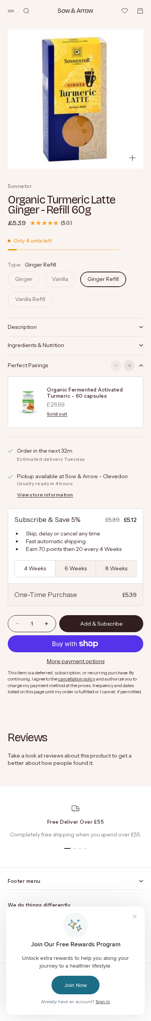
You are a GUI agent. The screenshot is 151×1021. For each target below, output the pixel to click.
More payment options (76, 661)
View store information (45, 495)
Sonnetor (20, 186)
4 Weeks (35, 568)
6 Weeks (76, 568)
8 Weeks (116, 568)
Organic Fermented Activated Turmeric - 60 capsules (85, 393)
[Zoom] (132, 158)
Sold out (57, 414)
